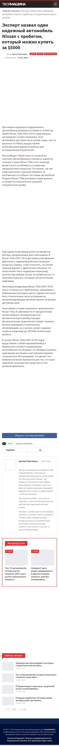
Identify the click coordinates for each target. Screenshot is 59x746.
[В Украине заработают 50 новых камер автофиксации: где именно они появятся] (8, 701)
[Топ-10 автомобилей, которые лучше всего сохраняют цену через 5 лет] (8, 678)
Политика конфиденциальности (38, 738)
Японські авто (50, 54)
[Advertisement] (29, 95)
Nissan (33, 54)
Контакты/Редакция (15, 738)
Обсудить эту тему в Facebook (29, 435)
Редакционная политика (17, 741)
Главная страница (11, 11)
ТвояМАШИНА (49, 730)
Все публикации (34, 741)
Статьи (40, 54)
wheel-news (24, 155)
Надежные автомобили (24, 443)
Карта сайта (47, 741)
